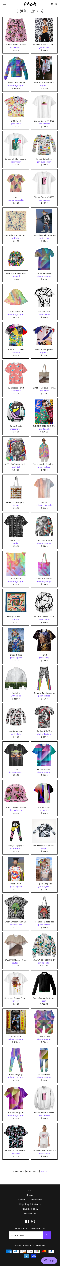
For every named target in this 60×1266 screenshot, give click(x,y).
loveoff (16, 1001)
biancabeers (16, 47)
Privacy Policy (30, 1208)
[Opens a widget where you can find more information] (49, 1261)
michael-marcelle (44, 505)
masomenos (44, 314)
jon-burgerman (44, 162)
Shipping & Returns (30, 1204)
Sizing (30, 1194)
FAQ (30, 1190)
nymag (16, 505)
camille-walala (44, 963)
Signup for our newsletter (30, 1228)
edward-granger (15, 85)
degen (44, 848)
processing (44, 657)
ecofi (44, 1001)
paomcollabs (44, 467)
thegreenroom (16, 772)
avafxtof (16, 276)
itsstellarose (44, 1153)
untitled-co (16, 696)
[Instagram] (33, 1221)
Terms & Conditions (30, 1199)
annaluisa (16, 1153)
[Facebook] (27, 1221)
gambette (44, 810)
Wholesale (30, 1213)
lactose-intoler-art (16, 1039)
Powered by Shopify (36, 1245)
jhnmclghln (16, 391)
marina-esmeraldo (16, 200)
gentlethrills (44, 47)
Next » (43, 1171)
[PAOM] (30, 3)
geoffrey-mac (44, 238)
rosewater (16, 162)
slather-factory (44, 734)
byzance (44, 85)
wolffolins (16, 238)
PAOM (24, 1245)
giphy (15, 543)
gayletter (44, 391)
